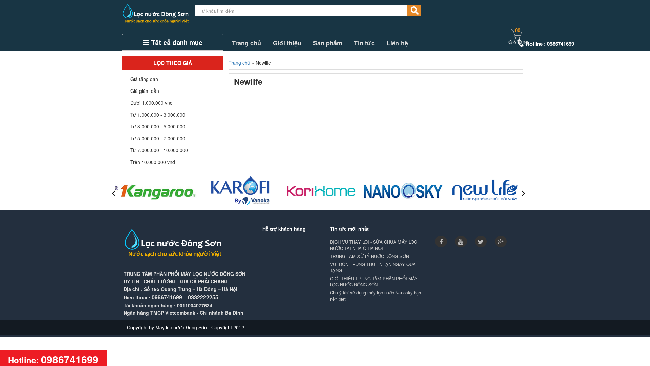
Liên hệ (397, 43)
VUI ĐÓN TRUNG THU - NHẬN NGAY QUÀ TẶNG (373, 267)
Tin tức (364, 43)
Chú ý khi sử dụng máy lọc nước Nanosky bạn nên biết (375, 296)
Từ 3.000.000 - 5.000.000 (157, 126)
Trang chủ (246, 43)
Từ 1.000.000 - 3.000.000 (157, 114)
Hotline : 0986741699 (550, 43)
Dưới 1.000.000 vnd (151, 102)
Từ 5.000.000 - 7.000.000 (157, 138)
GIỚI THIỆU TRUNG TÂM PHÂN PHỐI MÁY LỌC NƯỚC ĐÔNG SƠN (374, 282)
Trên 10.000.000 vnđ (152, 162)
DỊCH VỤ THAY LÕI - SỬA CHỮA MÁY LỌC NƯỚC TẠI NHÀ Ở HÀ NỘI (373, 245)
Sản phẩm (327, 43)
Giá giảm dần (144, 90)
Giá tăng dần (144, 79)
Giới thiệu (287, 43)
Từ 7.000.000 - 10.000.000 (159, 150)
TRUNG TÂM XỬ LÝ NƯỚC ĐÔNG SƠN (369, 256)
